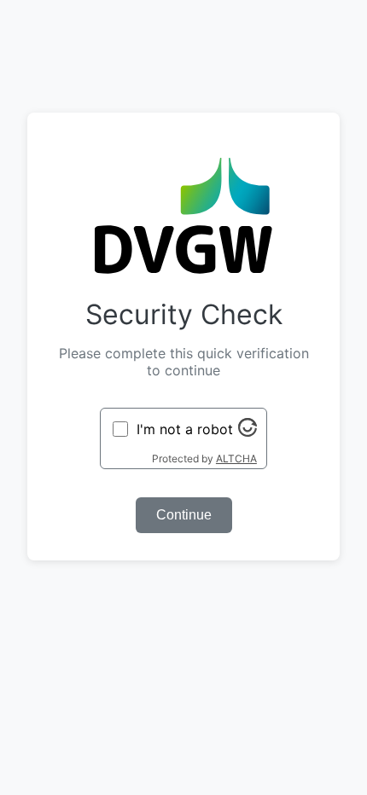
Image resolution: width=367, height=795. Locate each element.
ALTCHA (236, 458)
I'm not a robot (185, 429)
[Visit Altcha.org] (247, 431)
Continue (184, 515)
